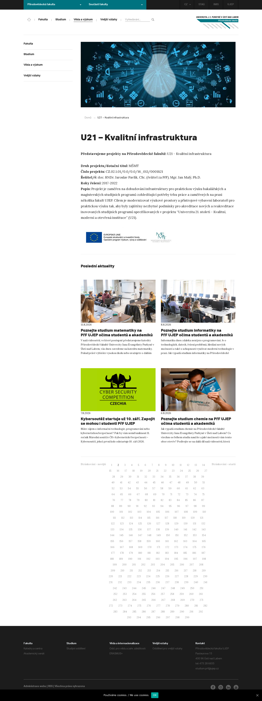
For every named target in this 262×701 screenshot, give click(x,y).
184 (176, 553)
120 (193, 517)
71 (171, 494)
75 (203, 494)
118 (175, 517)
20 (149, 470)
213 (149, 570)
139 (167, 529)
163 (185, 541)
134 (122, 529)
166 (112, 547)
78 (130, 500)
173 (176, 547)
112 (122, 517)
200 (124, 564)
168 (131, 547)
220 (111, 576)
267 (163, 600)
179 (131, 553)
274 (130, 605)
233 (129, 582)
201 (134, 564)
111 (114, 517)
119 (183, 517)
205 (172, 564)
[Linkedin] (228, 687)
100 (112, 511)
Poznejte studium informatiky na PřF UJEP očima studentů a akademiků (197, 332)
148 (149, 535)
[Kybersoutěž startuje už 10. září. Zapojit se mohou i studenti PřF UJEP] (118, 389)
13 (196, 465)
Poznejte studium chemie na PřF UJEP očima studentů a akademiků (196, 421)
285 (134, 611)
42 (129, 482)
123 (122, 523)
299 (187, 617)
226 (167, 576)
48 (179, 482)
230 (205, 576)
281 (196, 605)
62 (194, 488)
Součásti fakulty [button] (98, 4)
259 (182, 594)
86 (194, 500)
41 (121, 482)
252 (115, 594)
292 (201, 611)
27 (205, 470)
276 (149, 605)
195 (176, 558)
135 (131, 529)
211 (131, 570)
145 (122, 535)
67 (138, 494)
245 (144, 588)
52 (113, 488)
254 (134, 594)
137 (149, 529)
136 (140, 529)
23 (173, 470)
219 (204, 570)
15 (110, 470)
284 (125, 611)
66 (129, 494)
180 (140, 553)
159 (149, 541)
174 (185, 547)
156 (121, 541)
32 (145, 476)
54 (129, 488)
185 (185, 553)
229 (196, 576)
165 (204, 541)
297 (168, 617)
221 (120, 576)
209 (113, 570)
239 (186, 582)
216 (176, 570)
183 (167, 553)
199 (115, 564)
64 (113, 494)
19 (141, 470)
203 (153, 564)
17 (126, 470)
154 (204, 535)
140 (176, 529)
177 (113, 553)
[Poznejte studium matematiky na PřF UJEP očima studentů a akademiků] (118, 301)
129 (176, 523)
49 (187, 482)
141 (185, 529)
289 (172, 611)
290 (182, 611)
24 (181, 470)
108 (186, 511)
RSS (50, 686)
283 (115, 611)
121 (201, 517)
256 (153, 594)
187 (203, 553)
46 (162, 482)
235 (148, 582)
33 (153, 476)
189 (121, 558)
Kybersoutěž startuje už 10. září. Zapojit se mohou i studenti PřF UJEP (118, 421)
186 (194, 553)
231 (111, 582)
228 (186, 576)
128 (167, 523)
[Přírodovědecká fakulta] (29, 19)
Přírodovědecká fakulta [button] (41, 4)
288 (163, 611)
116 (157, 517)
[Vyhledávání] (154, 19)
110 (204, 511)
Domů (88, 118)
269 (182, 600)
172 (167, 547)
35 (170, 476)
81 (154, 500)
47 (170, 482)
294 (139, 617)
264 (134, 600)
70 (163, 494)
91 (137, 506)
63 (202, 488)
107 (177, 511)
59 (170, 488)
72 (179, 494)
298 (177, 617)
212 (140, 570)
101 (121, 511)
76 (113, 500)
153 (195, 535)
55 (137, 488)
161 (167, 541)
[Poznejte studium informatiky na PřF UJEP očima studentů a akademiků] (198, 301)
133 (112, 529)
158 (139, 541)
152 (186, 535)
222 (129, 576)
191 (139, 558)
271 (201, 600)
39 (202, 476)
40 (113, 482)
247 (163, 588)
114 (140, 517)
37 (186, 476)
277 (158, 605)
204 (162, 564)
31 (138, 476)
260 (191, 594)
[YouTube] (236, 687)
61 (186, 488)
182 (158, 553)
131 (194, 523)
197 (195, 558)
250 (192, 588)
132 (203, 523)
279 (177, 605)
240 (196, 582)
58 (162, 488)
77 (121, 500)
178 (122, 553)
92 (145, 506)
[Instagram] (220, 687)
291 (191, 611)
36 (178, 476)
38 (194, 476)
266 (153, 600)
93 (153, 506)
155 (112, 541)
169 (140, 547)
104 (149, 511)
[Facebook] (213, 687)
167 (122, 547)
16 (118, 470)
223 (139, 576)
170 (150, 547)
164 (195, 541)
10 (173, 465)
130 (186, 523)
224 (148, 576)
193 (158, 558)
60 (178, 488)
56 (145, 488)
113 (131, 517)
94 (161, 506)
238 (177, 582)
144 (112, 535)
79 (138, 500)
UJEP (230, 4)
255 (144, 594)
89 (120, 506)
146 (131, 535)
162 (176, 541)
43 (137, 482)
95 (170, 506)
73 (187, 494)
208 (201, 564)
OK (155, 695)
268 (173, 600)
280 (187, 605)
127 (158, 523)
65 (121, 494)
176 (204, 547)
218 (194, 570)
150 (168, 535)
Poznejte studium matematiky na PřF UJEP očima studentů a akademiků (117, 332)
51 (204, 482)
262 (115, 600)
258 (172, 594)
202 (143, 564)
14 (203, 465)
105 (158, 511)
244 (134, 588)
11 (181, 465)
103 (139, 511)
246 (153, 588)
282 (205, 605)
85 (186, 500)
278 (168, 605)
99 (203, 506)
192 (148, 558)
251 (201, 588)
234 (139, 582)
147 (140, 535)
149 (159, 535)
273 (120, 605)
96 (178, 506)
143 (204, 529)
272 (111, 605)
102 (130, 511)
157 (130, 541)
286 (144, 611)
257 (163, 594)
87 (202, 500)
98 (195, 506)
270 (192, 600)
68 (146, 494)
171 (158, 547)
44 (145, 482)
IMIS (216, 4)
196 (186, 558)
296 (158, 617)
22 (165, 470)
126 (149, 523)
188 (112, 558)
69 (154, 494)
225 (158, 576)
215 (167, 570)
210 (122, 570)
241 (205, 582)
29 (121, 476)
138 (158, 529)
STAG (202, 4)
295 (148, 617)
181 (149, 553)
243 (124, 588)
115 (149, 517)
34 (162, 476)
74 (195, 494)
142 (194, 529)
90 (129, 506)
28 (113, 476)
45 (154, 482)
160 (158, 541)
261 (201, 594)
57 (153, 488)
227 (177, 576)
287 (153, 611)
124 (131, 523)
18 (133, 470)
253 (125, 594)
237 (167, 582)
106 (167, 511)
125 (140, 523)
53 (121, 488)
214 (158, 570)
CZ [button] (186, 4)
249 (182, 588)
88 (112, 506)
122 (113, 523)
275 (139, 605)
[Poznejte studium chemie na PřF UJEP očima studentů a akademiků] (198, 389)
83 (170, 500)
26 (197, 470)
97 (186, 506)
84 (178, 500)
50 (195, 482)
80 (146, 500)
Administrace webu (35, 686)
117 (166, 517)
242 (115, 588)
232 (120, 582)
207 (191, 564)
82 (162, 500)
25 (189, 470)
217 (185, 570)
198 (204, 558)
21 (157, 470)
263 (124, 600)
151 (177, 535)
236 (158, 582)
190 (130, 558)
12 (188, 465)
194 (167, 558)
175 (194, 547)
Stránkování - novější (93, 464)
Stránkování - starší (224, 464)
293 (129, 617)
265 (144, 600)
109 (195, 511)
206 (182, 564)
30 (130, 476)
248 (173, 588)
